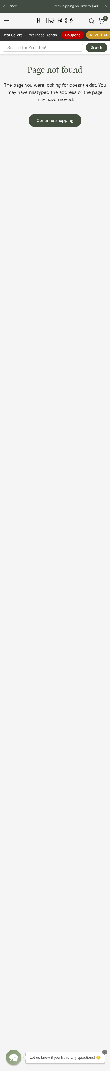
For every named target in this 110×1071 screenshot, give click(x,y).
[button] (13, 1057)
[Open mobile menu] (6, 20)
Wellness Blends (43, 35)
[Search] (91, 21)
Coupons (72, 35)
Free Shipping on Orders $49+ (57, 6)
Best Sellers (12, 35)
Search (96, 47)
